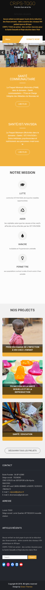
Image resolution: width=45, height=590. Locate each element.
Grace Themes (26, 587)
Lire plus (22, 104)
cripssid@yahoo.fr (17, 492)
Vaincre (22, 244)
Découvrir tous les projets (22, 450)
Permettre (23, 267)
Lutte (22, 193)
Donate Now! (33, 39)
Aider (22, 219)
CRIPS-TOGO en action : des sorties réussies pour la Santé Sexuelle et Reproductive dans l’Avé (22, 548)
